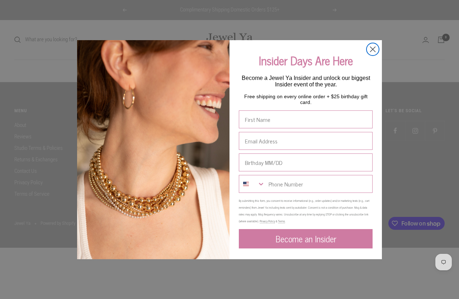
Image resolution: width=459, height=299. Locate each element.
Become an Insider (305, 239)
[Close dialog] (372, 49)
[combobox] (252, 184)
